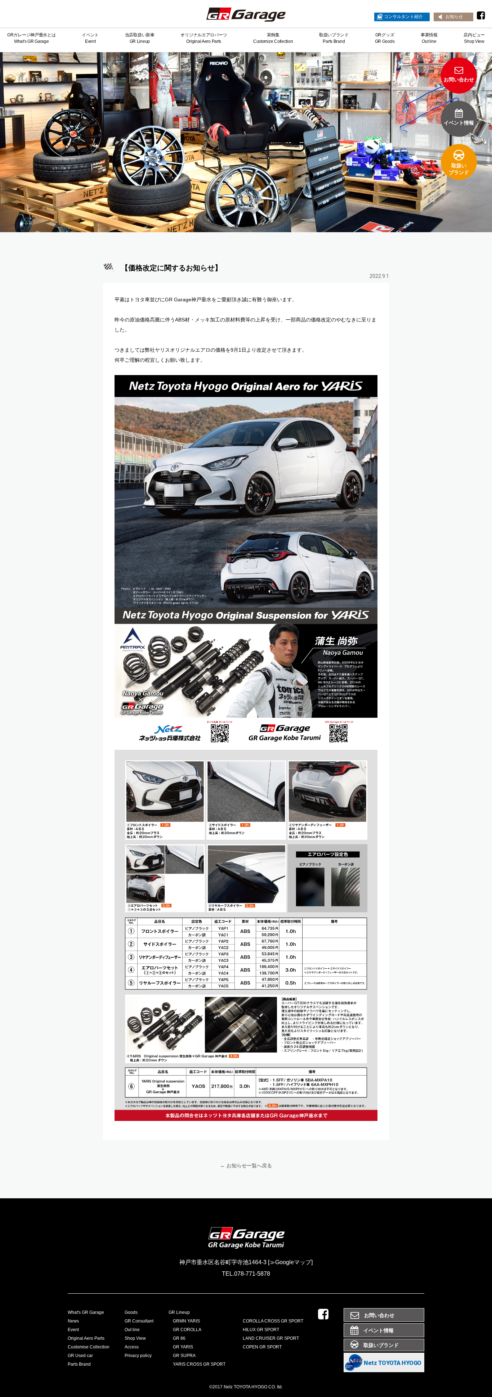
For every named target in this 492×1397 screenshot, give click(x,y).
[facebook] (481, 15)
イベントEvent (90, 38)
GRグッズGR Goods (385, 38)
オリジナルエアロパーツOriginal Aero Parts (203, 38)
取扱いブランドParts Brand (334, 38)
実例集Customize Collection (273, 38)
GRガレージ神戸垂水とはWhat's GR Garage (31, 38)
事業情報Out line (429, 38)
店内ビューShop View (474, 38)
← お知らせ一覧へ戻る (246, 1165)
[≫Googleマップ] (290, 1262)
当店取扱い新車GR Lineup (140, 38)
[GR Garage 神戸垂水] (246, 16)
